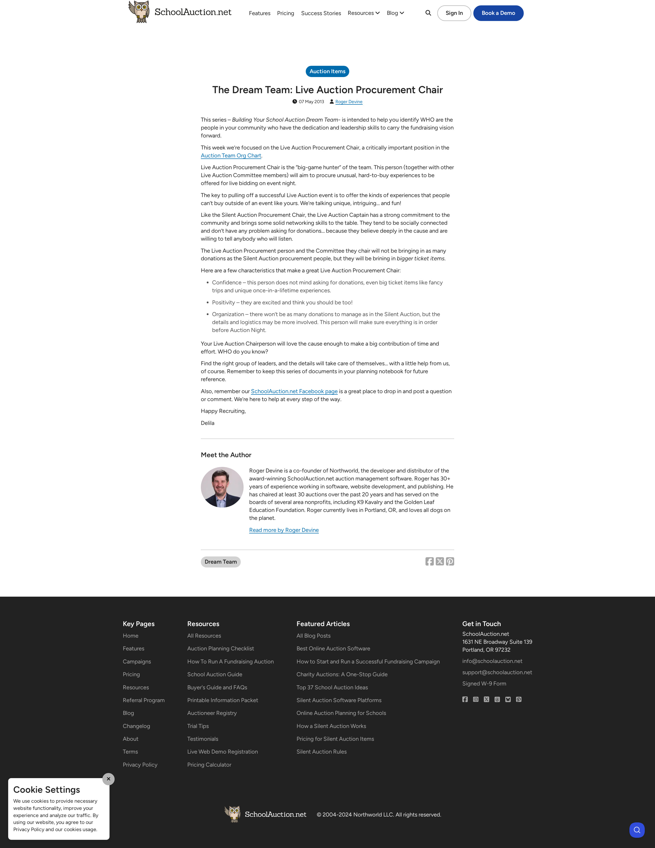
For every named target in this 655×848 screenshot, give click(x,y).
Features (259, 13)
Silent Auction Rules (322, 751)
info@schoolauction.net (492, 661)
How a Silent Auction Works (331, 726)
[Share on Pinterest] (450, 562)
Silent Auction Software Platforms (339, 700)
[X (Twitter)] (486, 699)
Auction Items (327, 71)
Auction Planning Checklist (220, 648)
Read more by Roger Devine (284, 530)
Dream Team (221, 561)
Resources (361, 12)
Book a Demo (498, 12)
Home (130, 635)
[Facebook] (465, 699)
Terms (130, 751)
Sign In (454, 12)
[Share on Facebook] (430, 562)
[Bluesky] (508, 699)
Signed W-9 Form (484, 683)
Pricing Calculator (209, 764)
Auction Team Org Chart (231, 155)
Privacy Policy (140, 764)
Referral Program (144, 700)
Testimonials (202, 738)
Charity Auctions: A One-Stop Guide (342, 674)
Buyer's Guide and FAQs (217, 687)
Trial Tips (198, 726)
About (130, 738)
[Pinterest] (518, 699)
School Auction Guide (214, 674)
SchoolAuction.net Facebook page (294, 391)
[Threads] (497, 699)
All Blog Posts (314, 635)
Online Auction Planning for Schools (341, 713)
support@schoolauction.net (497, 672)
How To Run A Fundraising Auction (230, 661)
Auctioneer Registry (212, 713)
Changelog (136, 726)
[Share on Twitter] (441, 562)
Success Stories (321, 13)
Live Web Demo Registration (222, 751)
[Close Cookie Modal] (108, 779)
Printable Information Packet (222, 700)
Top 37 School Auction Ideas (332, 687)
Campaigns (137, 661)
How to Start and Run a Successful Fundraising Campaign (368, 661)
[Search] (428, 13)
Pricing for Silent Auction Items (335, 738)
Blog (393, 12)
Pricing (285, 13)
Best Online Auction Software (333, 648)
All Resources (204, 635)
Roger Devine (349, 101)
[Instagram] (475, 699)
